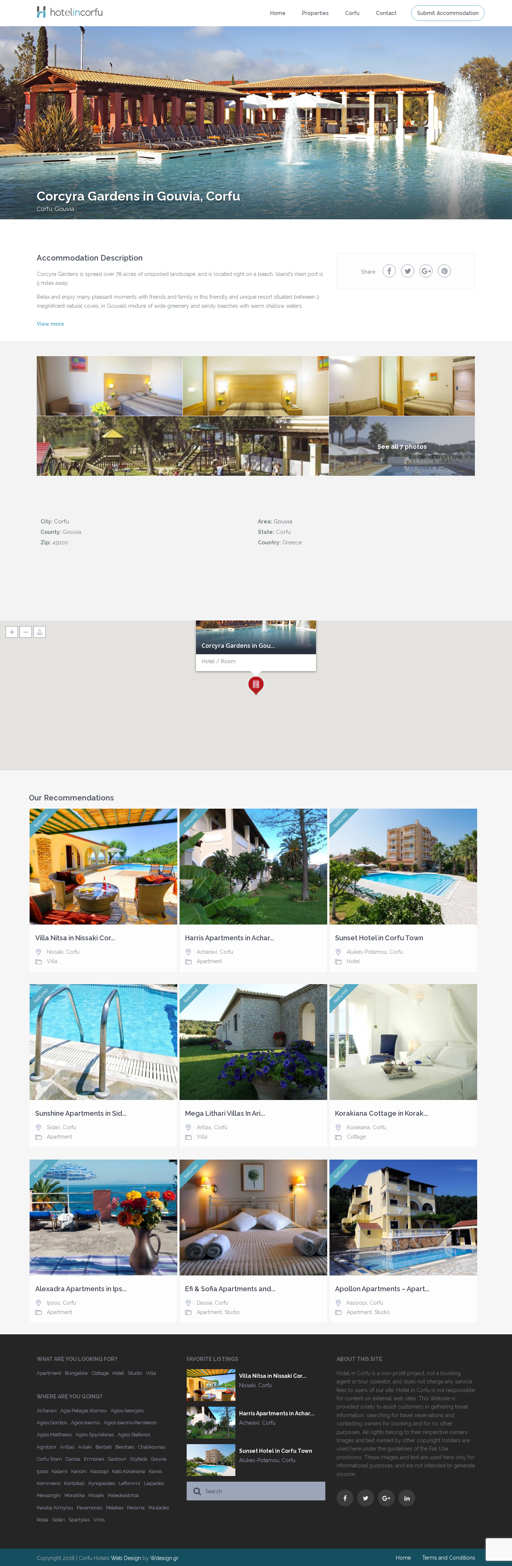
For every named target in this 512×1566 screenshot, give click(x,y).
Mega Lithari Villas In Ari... (225, 1113)
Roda (42, 1520)
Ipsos (53, 1303)
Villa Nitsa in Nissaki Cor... (75, 938)
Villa (52, 961)
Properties (315, 13)
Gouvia (64, 209)
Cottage (356, 1137)
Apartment (209, 961)
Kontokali (74, 1483)
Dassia (204, 1303)
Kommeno (48, 1483)
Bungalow (76, 1373)
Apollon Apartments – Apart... (382, 1289)
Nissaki (55, 952)
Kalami (59, 1471)
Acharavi (207, 952)
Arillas (204, 1127)
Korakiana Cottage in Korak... (381, 1113)
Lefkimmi (129, 1483)
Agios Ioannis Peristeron (130, 1422)
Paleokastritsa (123, 1495)
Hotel (353, 961)
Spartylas (79, 1520)
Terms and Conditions (448, 1558)
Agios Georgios (127, 1410)
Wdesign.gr (164, 1558)
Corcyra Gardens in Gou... (238, 646)
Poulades (158, 1508)
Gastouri (117, 1459)
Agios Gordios (52, 1422)
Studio (232, 1312)
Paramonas (89, 1508)
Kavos (155, 1471)
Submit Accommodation (448, 13)
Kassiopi (357, 1303)
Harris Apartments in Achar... (229, 938)
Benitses (124, 1447)
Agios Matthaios (54, 1434)
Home (278, 13)
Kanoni (79, 1471)
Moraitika (74, 1495)
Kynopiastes (101, 1483)
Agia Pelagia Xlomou (83, 1410)
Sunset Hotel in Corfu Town (379, 938)
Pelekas (114, 1508)
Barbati (104, 1447)
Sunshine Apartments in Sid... (81, 1113)
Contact (386, 13)
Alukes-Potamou (367, 952)
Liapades (154, 1483)
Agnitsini (46, 1447)
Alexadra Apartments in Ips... (81, 1289)
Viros (99, 1520)
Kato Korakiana (128, 1471)
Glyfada (138, 1459)
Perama (136, 1508)
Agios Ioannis (85, 1422)
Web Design (126, 1558)
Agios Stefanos (134, 1434)
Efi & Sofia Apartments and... (230, 1289)
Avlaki (85, 1447)
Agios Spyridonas (94, 1434)
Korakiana (358, 1127)
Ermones (94, 1459)
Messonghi (49, 1495)
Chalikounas (151, 1447)
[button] (256, 686)
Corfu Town (49, 1459)
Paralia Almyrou (55, 1508)
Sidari (53, 1127)
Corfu (44, 209)
